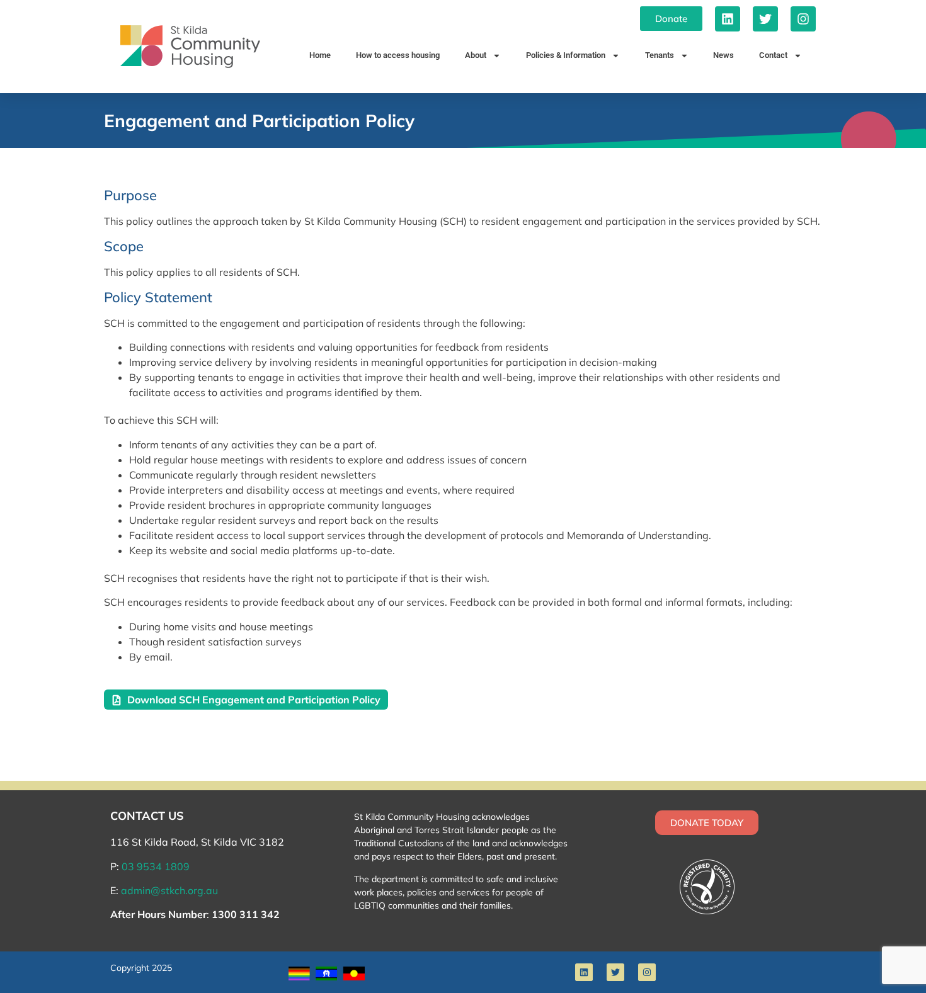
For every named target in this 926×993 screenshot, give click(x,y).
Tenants (659, 55)
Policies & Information (565, 55)
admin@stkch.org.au (169, 890)
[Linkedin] (727, 18)
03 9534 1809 (156, 866)
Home (320, 55)
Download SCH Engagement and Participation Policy (253, 699)
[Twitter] (765, 18)
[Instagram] (803, 18)
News (723, 55)
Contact (773, 55)
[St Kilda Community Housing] (190, 46)
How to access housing (398, 55)
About (475, 55)
